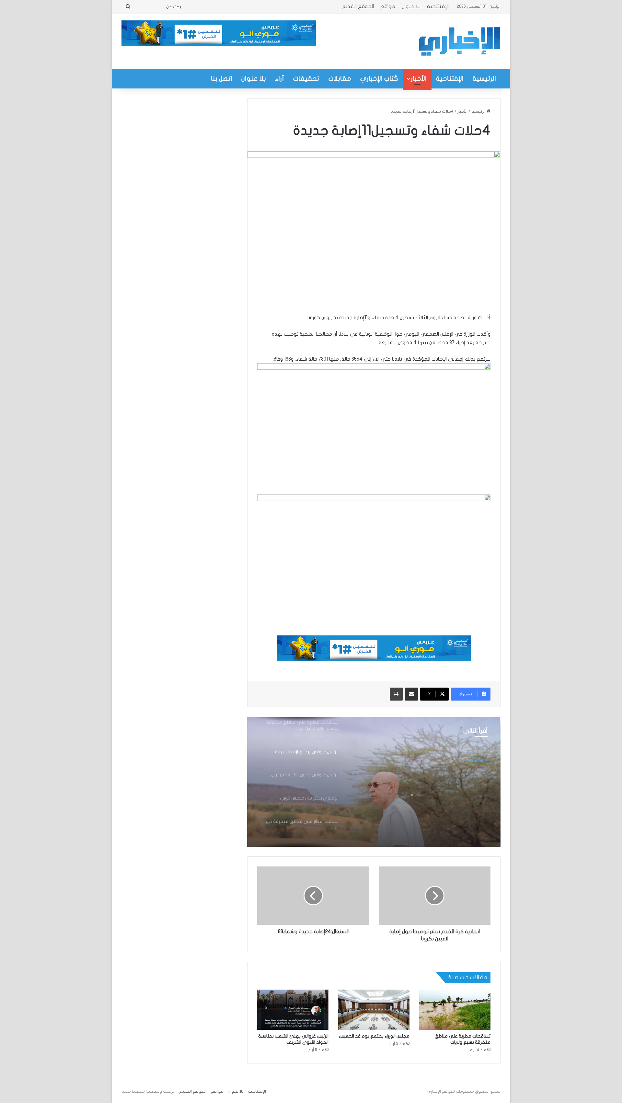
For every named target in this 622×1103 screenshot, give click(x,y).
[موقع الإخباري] (459, 41)
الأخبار (419, 78)
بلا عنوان (411, 6)
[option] (374, 782)
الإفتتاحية (438, 6)
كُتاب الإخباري (379, 78)
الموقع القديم (358, 6)
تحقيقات (306, 78)
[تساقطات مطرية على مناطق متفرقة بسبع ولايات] (454, 1010)
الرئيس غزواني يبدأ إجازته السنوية (436, 784)
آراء (279, 78)
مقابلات (339, 78)
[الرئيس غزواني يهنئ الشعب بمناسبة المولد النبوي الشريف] (292, 1010)
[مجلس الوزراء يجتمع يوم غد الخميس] (373, 1010)
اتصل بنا (221, 78)
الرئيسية (484, 78)
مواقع (388, 6)
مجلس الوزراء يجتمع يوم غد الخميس (374, 1036)
